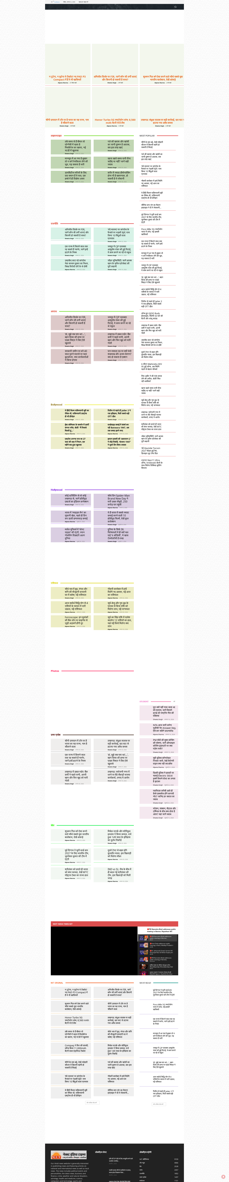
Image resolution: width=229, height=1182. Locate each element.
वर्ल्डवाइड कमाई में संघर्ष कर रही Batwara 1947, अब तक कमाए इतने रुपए (118, 427)
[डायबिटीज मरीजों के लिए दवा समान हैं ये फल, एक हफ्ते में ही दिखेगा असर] (57, 177)
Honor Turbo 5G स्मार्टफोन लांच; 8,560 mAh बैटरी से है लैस (115, 121)
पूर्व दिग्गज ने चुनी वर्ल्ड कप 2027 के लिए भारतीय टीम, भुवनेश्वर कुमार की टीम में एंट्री (151, 218)
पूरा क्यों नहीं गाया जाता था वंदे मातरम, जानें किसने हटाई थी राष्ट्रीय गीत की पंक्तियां (164, 711)
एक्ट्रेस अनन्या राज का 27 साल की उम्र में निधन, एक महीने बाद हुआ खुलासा (75, 441)
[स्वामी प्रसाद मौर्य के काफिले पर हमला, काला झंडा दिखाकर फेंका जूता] (101, 1173)
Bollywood (56, 404)
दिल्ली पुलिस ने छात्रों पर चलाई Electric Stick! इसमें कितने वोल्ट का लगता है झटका (164, 777)
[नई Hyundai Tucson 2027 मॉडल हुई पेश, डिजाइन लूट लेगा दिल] (170, 449)
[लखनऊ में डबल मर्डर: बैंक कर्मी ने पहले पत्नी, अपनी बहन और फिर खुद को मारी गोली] (100, 338)
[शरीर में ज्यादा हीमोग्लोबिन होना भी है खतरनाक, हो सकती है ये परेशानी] (100, 177)
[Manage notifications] (223, 1177)
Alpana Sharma (63, 83)
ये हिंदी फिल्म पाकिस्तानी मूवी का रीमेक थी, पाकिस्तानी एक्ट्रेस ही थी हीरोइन (77, 413)
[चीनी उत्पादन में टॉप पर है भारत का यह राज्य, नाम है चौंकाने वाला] (67, 102)
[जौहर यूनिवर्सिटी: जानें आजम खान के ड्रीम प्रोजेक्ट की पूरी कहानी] (100, 265)
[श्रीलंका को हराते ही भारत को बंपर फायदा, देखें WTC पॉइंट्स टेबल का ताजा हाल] (170, 425)
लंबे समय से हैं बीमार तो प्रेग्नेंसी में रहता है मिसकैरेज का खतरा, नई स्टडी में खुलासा (75, 146)
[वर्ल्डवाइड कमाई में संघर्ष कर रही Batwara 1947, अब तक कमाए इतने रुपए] (100, 429)
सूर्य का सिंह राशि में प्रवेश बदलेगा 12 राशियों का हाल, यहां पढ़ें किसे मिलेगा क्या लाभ (120, 622)
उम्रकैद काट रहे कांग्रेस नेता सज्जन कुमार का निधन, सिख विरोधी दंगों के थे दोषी (76, 263)
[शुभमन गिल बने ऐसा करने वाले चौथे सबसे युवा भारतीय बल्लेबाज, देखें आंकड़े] (163, 59)
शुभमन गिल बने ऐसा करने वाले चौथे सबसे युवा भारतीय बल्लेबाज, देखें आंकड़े (163, 78)
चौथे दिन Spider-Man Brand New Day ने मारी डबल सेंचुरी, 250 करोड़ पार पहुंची (119, 500)
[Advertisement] (114, 27)
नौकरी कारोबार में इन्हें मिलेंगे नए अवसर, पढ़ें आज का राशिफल (119, 591)
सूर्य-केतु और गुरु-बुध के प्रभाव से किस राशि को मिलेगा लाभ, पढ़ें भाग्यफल (119, 606)
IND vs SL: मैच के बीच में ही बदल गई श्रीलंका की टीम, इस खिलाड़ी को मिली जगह (119, 874)
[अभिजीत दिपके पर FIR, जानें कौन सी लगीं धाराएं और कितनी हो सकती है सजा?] (115, 59)
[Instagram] (170, 1)
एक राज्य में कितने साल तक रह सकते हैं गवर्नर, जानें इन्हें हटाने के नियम (76, 249)
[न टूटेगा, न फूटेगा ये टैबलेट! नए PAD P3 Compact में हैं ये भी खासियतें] (67, 59)
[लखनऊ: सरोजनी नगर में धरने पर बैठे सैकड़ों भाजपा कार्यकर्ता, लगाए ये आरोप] (170, 413)
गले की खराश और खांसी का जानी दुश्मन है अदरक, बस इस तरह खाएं (119, 144)
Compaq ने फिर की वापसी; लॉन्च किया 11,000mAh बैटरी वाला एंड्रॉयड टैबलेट (76, 1048)
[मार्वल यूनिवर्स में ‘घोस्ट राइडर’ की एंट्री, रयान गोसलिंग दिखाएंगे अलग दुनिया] (57, 533)
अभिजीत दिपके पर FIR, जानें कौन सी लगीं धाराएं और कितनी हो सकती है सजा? (115, 78)
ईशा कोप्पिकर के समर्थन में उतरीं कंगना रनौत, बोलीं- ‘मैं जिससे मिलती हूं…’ (77, 427)
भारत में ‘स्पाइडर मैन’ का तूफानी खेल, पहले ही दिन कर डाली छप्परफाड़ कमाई (76, 515)
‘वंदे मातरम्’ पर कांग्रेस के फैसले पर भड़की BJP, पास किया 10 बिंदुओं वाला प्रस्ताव (119, 234)
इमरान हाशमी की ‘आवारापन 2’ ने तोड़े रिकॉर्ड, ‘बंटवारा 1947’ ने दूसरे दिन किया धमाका (119, 441)
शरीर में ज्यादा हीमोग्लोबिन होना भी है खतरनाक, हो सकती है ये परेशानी (119, 175)
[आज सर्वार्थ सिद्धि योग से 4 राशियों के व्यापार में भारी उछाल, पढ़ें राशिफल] (57, 607)
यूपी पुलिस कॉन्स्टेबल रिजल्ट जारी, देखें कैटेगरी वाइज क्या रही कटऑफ (163, 760)
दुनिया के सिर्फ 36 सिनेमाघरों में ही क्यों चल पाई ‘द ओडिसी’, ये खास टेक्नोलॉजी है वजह (118, 534)
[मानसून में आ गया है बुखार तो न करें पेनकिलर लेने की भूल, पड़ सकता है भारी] (57, 163)
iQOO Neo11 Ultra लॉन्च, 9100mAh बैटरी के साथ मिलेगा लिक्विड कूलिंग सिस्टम (151, 464)
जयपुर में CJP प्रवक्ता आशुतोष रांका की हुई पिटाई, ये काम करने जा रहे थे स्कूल (119, 249)
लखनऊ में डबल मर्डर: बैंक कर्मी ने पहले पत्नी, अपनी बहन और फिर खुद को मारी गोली (119, 338)
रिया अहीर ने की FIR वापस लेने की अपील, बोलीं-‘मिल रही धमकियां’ (151, 378)
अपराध (54, 311)
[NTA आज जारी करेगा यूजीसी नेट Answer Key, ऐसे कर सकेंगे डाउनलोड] (145, 729)
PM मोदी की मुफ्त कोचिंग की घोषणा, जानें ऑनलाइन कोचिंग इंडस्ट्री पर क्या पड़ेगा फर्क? (164, 744)
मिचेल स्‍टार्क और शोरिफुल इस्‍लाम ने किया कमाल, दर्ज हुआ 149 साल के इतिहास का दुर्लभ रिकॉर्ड (119, 835)
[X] (173, 1)
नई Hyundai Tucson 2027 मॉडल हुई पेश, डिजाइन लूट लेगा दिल (150, 451)
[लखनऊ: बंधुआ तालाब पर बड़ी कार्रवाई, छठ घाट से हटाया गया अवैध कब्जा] (163, 102)
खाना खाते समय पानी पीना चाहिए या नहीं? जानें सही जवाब (119, 161)
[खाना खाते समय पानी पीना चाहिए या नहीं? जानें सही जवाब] (100, 163)
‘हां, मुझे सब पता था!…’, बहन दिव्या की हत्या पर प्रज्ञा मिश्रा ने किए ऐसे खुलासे (75, 338)
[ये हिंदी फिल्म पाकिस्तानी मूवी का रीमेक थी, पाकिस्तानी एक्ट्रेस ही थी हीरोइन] (57, 415)
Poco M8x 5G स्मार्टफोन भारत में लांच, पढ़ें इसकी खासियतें (151, 232)
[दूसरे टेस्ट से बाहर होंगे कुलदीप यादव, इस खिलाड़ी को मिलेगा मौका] (170, 352)
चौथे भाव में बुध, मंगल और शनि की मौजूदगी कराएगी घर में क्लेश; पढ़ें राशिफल (76, 591)
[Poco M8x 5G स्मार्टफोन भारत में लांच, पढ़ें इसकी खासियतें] (170, 230)
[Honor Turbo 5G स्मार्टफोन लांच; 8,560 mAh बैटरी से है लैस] (115, 102)
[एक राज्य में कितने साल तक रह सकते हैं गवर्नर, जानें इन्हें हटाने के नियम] (57, 250)
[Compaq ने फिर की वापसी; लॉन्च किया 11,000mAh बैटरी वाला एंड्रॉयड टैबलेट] (57, 1047)
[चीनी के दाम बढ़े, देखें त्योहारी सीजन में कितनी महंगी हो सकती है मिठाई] (170, 143)
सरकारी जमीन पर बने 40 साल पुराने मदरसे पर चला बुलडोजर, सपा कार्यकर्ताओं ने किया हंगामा (76, 355)
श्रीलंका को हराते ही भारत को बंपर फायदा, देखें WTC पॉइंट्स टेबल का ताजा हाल (151, 427)
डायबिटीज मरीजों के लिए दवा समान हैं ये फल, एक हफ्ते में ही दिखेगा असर (75, 175)
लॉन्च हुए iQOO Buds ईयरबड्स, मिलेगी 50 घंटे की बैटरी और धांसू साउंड (152, 316)
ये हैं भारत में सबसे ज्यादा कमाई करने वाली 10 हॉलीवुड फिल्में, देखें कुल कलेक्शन (118, 517)
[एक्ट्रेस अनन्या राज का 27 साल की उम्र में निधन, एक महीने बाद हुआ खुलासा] (57, 443)
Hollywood (56, 489)
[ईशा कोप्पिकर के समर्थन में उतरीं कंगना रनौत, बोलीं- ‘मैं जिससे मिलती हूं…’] (57, 429)
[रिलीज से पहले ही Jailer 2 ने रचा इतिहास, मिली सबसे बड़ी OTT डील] (100, 415)
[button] (175, 7)
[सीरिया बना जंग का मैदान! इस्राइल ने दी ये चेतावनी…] (170, 205)
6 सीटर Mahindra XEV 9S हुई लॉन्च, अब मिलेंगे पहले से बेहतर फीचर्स (151, 367)
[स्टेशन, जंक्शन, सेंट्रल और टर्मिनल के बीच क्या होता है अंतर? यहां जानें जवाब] (145, 812)
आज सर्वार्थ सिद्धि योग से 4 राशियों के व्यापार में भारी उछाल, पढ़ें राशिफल (76, 606)
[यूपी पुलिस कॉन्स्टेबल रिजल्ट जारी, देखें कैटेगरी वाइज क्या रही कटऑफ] (145, 762)
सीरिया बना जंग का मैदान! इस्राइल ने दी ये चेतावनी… (151, 206)
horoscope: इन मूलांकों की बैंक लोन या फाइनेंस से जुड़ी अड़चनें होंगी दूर (76, 620)
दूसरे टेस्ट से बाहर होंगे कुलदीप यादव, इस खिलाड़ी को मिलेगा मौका (151, 354)
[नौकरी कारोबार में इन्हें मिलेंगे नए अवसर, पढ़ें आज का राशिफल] (100, 593)
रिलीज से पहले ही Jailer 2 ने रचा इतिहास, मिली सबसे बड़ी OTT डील (119, 413)
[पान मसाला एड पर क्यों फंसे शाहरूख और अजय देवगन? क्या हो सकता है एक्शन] (100, 355)
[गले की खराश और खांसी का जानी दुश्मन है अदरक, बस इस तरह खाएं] (100, 146)
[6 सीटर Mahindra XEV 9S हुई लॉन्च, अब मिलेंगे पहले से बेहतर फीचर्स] (170, 365)
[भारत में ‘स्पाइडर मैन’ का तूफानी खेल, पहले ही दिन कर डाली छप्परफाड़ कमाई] (57, 517)
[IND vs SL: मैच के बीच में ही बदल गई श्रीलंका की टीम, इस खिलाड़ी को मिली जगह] (100, 873)
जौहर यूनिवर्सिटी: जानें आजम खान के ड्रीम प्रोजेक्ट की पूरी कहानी (120, 263)
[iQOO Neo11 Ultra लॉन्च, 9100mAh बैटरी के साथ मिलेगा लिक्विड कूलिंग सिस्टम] (170, 461)
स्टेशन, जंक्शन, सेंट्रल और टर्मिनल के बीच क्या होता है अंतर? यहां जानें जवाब (164, 811)
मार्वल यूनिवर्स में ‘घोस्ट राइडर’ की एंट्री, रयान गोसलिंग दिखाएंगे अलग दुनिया (75, 534)
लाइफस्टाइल (56, 135)
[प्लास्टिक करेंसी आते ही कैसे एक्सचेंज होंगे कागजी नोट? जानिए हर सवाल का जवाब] (145, 794)
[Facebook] (167, 1)
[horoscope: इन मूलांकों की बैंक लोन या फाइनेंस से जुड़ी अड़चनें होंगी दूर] (57, 621)
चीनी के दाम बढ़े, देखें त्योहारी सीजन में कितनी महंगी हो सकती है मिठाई (152, 145)
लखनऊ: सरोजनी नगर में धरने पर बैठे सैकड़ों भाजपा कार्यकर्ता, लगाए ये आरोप (151, 415)
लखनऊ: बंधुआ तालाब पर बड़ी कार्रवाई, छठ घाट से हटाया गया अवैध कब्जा (163, 121)
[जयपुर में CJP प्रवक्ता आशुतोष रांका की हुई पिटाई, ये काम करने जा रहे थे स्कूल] (100, 250)
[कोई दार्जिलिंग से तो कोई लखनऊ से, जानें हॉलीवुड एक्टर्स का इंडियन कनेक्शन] (57, 500)
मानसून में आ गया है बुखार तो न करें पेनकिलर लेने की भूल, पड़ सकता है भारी (76, 161)
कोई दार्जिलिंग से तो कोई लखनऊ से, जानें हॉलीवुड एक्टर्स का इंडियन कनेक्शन (76, 498)
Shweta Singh (111, 83)
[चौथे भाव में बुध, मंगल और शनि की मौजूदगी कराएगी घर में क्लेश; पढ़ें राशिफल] (57, 593)
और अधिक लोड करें (92, 1103)
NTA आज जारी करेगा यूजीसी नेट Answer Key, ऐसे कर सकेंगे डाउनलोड (164, 727)
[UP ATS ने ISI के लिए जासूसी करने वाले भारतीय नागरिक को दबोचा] (101, 1161)
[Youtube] (176, 1)
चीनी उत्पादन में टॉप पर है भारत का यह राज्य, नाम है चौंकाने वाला (67, 121)
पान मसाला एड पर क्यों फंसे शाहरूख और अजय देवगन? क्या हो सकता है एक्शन (119, 354)
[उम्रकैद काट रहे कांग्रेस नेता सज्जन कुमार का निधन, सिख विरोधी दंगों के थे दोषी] (57, 265)
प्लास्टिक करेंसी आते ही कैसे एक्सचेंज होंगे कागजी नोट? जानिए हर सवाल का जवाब (163, 795)
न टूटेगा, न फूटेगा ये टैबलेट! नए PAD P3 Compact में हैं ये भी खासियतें (67, 78)
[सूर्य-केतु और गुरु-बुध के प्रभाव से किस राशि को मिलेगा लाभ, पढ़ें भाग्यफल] (100, 607)
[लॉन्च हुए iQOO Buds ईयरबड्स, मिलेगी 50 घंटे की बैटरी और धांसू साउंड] (170, 314)
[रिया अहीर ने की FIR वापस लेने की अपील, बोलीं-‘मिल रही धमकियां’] (170, 376)
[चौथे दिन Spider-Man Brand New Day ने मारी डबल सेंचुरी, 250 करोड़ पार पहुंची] (100, 500)
